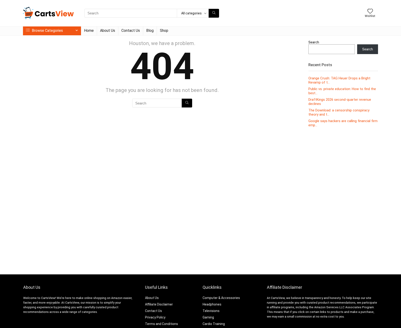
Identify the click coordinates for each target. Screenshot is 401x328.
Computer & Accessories (221, 298)
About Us (107, 30)
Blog (150, 30)
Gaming (208, 317)
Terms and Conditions (161, 324)
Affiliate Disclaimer (159, 304)
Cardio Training (214, 324)
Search (313, 42)
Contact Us (130, 30)
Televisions (211, 311)
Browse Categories (47, 30)
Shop (164, 30)
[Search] (214, 13)
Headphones (212, 304)
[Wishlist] (370, 11)
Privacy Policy (155, 317)
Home (89, 30)
